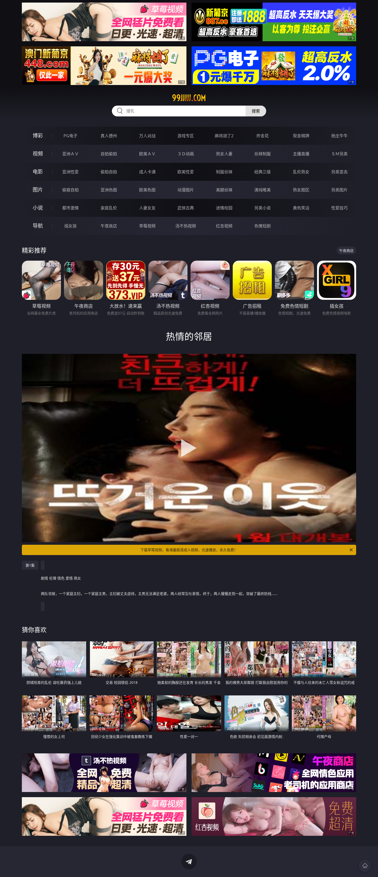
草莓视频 (147, 226)
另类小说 (262, 208)
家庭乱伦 (109, 208)
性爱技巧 (339, 208)
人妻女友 (147, 208)
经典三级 (262, 172)
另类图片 (339, 190)
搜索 (256, 111)
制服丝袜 (224, 172)
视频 (38, 153)
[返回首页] (365, 865)
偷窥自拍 (70, 190)
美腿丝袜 (224, 190)
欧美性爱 (185, 172)
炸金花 (262, 136)
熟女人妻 (224, 154)
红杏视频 (224, 226)
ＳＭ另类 (339, 154)
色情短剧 (262, 226)
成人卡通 (147, 172)
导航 (38, 225)
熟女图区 (301, 190)
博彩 (38, 135)
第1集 (30, 565)
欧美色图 (147, 190)
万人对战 (147, 136)
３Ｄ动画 (185, 154)
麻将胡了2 (224, 136)
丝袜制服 (262, 154)
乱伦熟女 (301, 172)
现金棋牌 (301, 136)
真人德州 (109, 136)
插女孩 (70, 226)
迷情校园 (224, 208)
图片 (38, 189)
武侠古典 (185, 208)
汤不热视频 (185, 226)
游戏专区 (185, 136)
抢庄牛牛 (339, 136)
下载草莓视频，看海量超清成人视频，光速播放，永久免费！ (189, 549)
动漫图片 (185, 190)
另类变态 (339, 172)
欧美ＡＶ (147, 154)
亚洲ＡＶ (70, 154)
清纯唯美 (262, 190)
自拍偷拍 (109, 154)
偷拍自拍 (109, 172)
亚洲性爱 (70, 172)
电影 (38, 171)
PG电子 (70, 136)
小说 (38, 207)
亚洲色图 (109, 190)
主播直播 (301, 154)
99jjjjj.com (189, 98)
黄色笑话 (301, 208)
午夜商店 (109, 226)
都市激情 (70, 208)
